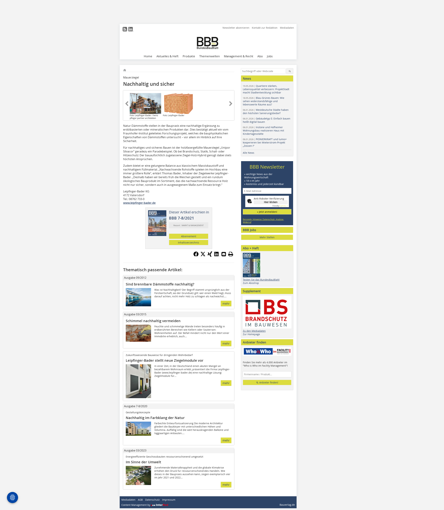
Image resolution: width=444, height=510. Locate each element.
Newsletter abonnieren (236, 27)
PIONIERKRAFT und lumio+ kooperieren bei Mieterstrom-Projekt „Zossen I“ (265, 142)
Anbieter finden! (268, 382)
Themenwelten (209, 56)
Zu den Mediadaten (254, 331)
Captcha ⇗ (280, 206)
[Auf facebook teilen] (196, 255)
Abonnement (188, 236)
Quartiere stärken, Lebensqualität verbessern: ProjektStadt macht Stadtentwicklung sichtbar (266, 89)
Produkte (189, 56)
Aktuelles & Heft (167, 56)
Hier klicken (271, 202)
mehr (226, 303)
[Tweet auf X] (202, 255)
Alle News (248, 152)
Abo (260, 56)
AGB (140, 499)
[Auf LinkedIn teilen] (216, 255)
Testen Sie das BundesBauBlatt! (261, 279)
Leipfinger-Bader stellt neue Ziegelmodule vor (164, 360)
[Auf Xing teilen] (209, 255)
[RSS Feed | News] (124, 29)
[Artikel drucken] (230, 254)
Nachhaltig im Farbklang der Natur (155, 417)
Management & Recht (238, 56)
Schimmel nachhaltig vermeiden (153, 320)
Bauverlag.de (287, 504)
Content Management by (136, 505)
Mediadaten (287, 27)
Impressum (168, 499)
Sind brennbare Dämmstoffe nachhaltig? (160, 284)
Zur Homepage (251, 334)
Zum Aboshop (251, 283)
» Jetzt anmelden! (267, 211)
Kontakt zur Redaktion (265, 27)
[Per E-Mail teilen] (223, 254)
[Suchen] (289, 71)
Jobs (270, 56)
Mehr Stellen (267, 237)
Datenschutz (152, 499)
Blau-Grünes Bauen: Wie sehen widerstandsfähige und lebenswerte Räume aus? (263, 101)
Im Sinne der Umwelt (143, 462)
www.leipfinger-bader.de (139, 203)
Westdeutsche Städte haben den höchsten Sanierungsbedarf (266, 111)
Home (148, 56)
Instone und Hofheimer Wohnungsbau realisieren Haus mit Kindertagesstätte (263, 130)
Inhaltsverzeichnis (188, 242)
